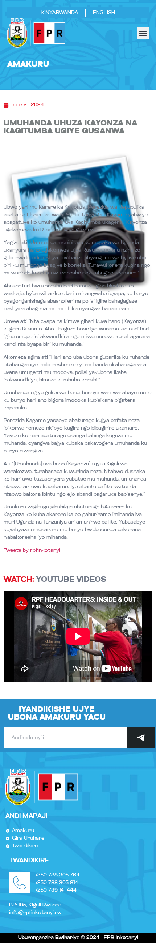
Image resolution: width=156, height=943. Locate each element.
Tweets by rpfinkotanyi (32, 550)
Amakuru (28, 64)
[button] (143, 33)
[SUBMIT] (141, 737)
